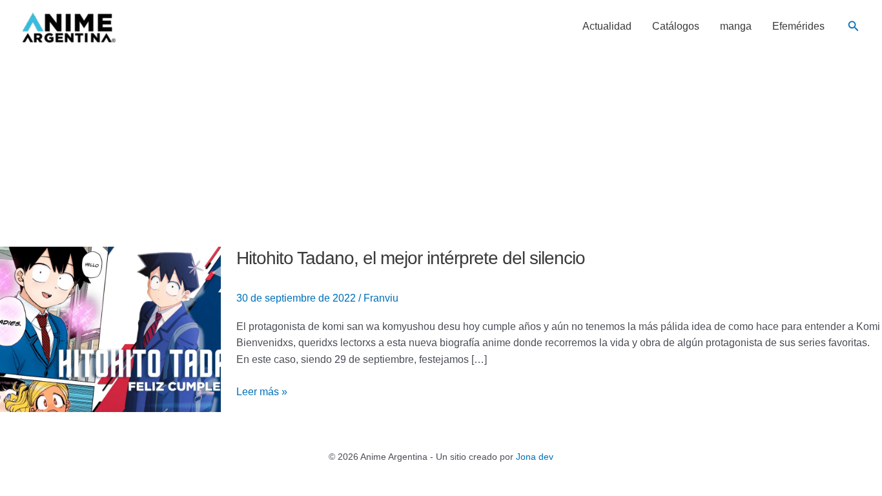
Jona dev (534, 456)
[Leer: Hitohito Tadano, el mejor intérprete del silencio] (110, 328)
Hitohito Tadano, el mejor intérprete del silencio (410, 258)
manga (736, 26)
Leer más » (261, 390)
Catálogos (675, 26)
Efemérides (798, 26)
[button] (853, 26)
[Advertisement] (441, 149)
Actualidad (606, 26)
